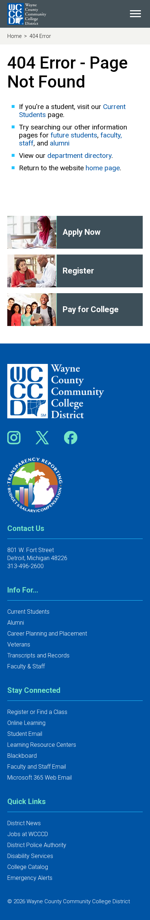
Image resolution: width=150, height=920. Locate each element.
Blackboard (22, 755)
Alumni (15, 622)
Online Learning (26, 722)
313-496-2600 (25, 566)
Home (15, 36)
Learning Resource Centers (41, 744)
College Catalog (27, 866)
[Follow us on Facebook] (71, 437)
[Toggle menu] (135, 14)
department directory (79, 155)
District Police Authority (36, 845)
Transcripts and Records (38, 655)
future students (74, 135)
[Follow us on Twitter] (45, 437)
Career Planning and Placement (47, 633)
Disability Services (30, 856)
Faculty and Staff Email (36, 766)
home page (103, 168)
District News (24, 823)
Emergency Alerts (29, 877)
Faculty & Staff (26, 666)
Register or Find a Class (37, 712)
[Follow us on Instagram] (16, 437)
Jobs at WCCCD (27, 834)
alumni (60, 143)
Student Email (24, 733)
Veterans (18, 644)
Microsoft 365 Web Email (39, 777)
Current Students (28, 611)
